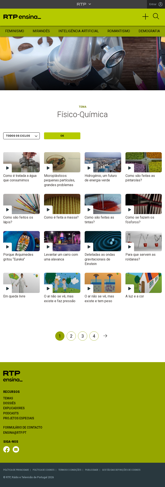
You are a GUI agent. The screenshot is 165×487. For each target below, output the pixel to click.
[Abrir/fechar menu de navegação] (147, 18)
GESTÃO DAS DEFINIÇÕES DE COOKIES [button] (121, 470)
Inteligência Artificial (78, 31)
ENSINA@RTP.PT (14, 432)
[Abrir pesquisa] (156, 16)
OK (62, 135)
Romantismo (118, 31)
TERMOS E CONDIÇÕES (69, 470)
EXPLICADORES (14, 408)
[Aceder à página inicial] (22, 16)
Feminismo (14, 31)
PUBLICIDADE (91, 470)
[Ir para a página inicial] (13, 376)
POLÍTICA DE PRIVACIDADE (16, 470)
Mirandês (41, 31)
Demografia (149, 31)
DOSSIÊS (9, 403)
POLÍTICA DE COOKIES (44, 470)
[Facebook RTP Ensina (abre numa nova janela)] (6, 449)
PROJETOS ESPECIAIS (18, 418)
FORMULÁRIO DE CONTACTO (22, 427)
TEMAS (8, 398)
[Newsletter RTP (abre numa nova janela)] (16, 449)
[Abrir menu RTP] (82, 4)
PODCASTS (11, 413)
